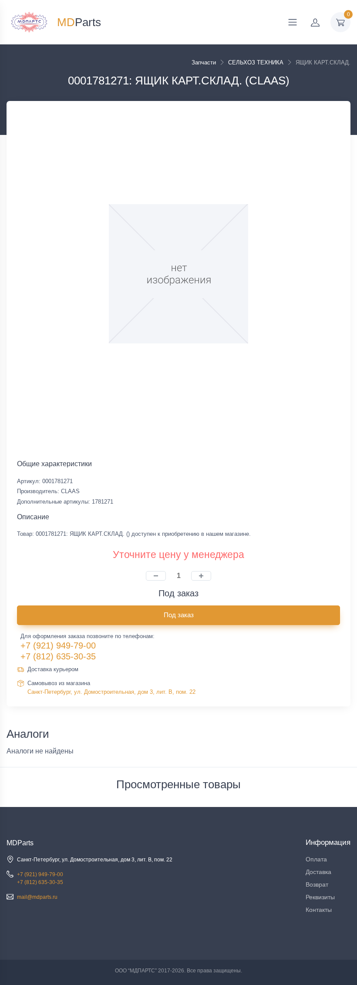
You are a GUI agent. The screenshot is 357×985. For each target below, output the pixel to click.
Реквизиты (320, 897)
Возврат (317, 884)
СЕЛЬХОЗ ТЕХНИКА (255, 62)
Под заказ (179, 615)
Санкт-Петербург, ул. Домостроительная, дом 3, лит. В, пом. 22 (111, 692)
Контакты (319, 909)
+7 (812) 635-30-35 (58, 656)
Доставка (318, 871)
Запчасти (204, 62)
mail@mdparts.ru (37, 897)
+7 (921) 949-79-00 (58, 645)
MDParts (20, 843)
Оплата (316, 859)
